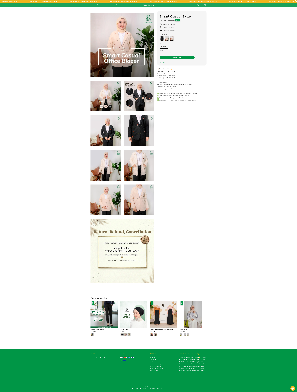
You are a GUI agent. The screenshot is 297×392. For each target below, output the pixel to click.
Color (163, 34)
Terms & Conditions (155, 366)
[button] (198, 5)
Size (161, 43)
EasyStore (157, 386)
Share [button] (163, 62)
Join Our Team (154, 362)
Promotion (106, 5)
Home (93, 5)
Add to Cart (177, 57)
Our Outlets (115, 5)
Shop (98, 5)
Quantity (162, 50)
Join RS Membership (155, 364)
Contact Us (153, 359)
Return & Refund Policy (156, 368)
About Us (152, 357)
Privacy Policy (154, 370)
